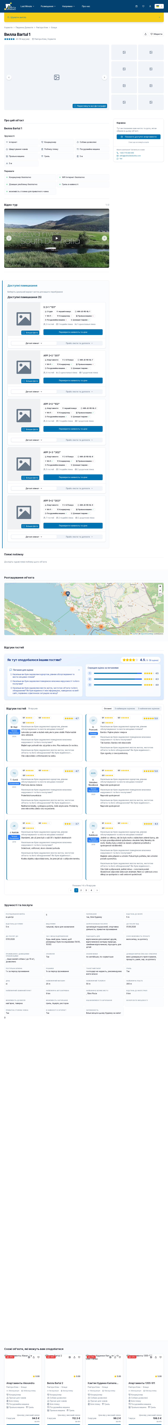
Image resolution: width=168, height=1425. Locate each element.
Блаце (54, 27)
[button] (67, 593)
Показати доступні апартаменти (141, 137)
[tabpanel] (84, 803)
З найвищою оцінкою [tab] (125, 708)
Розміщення (47, 6)
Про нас (86, 6)
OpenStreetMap (147, 634)
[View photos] (24, 319)
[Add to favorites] (38, 1357)
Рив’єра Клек (42, 27)
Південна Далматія (24, 27)
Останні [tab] (108, 708)
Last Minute (26, 6)
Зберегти (157, 34)
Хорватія (8, 27)
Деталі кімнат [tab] (32, 343)
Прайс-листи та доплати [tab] (78, 343)
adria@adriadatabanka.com (130, 156)
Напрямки (67, 6)
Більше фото (32, 332)
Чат (121, 159)
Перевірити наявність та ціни (73, 332)
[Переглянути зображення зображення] (124, 52)
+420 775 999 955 (127, 153)
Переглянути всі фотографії (91, 106)
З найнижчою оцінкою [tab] (148, 708)
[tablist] (57, 343)
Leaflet (135, 634)
